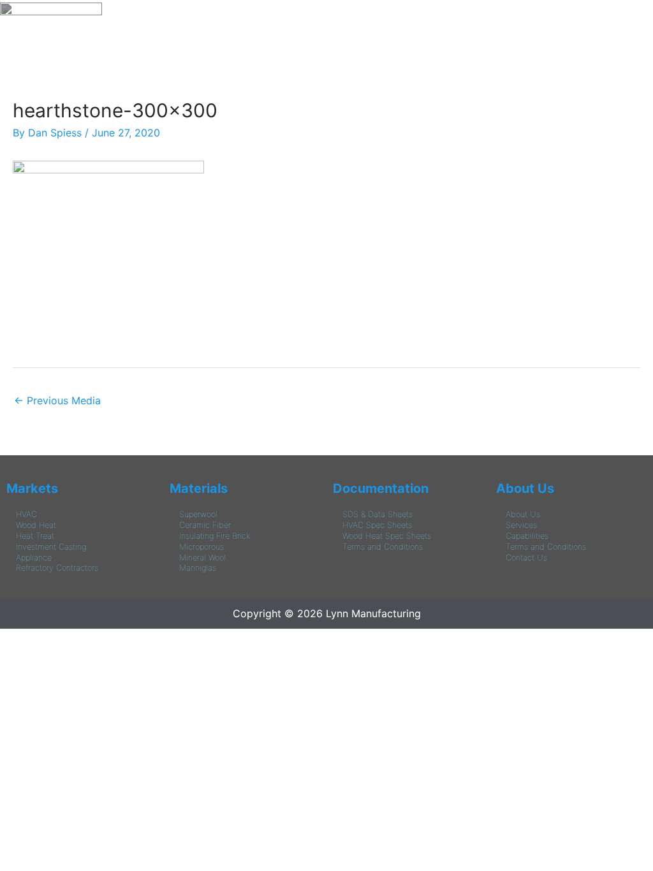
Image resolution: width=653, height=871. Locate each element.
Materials (199, 488)
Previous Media (57, 400)
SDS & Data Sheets (377, 514)
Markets (32, 488)
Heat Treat (35, 536)
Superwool (198, 514)
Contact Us (526, 557)
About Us (525, 488)
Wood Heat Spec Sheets (386, 536)
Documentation (381, 488)
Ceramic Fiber (205, 525)
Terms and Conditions (382, 547)
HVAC (26, 514)
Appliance (34, 557)
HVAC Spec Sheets (377, 525)
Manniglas (197, 568)
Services (521, 525)
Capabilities (527, 536)
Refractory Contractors (57, 568)
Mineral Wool (202, 557)
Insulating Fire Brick (214, 536)
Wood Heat (36, 525)
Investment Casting (51, 547)
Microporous (201, 547)
